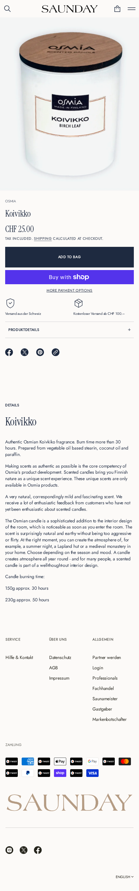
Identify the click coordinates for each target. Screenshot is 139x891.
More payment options (69, 290)
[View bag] (117, 9)
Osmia (10, 201)
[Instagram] (9, 850)
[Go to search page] (7, 9)
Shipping (43, 238)
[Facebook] (38, 850)
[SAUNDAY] (69, 8)
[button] (7, 9)
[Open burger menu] (131, 9)
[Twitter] (23, 850)
